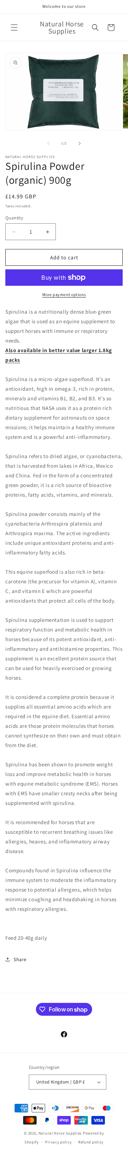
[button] (14, 27)
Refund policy (90, 1142)
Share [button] (20, 959)
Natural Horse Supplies (60, 1133)
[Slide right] (79, 143)
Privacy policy (58, 1142)
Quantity (14, 218)
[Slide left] (48, 143)
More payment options (64, 294)
